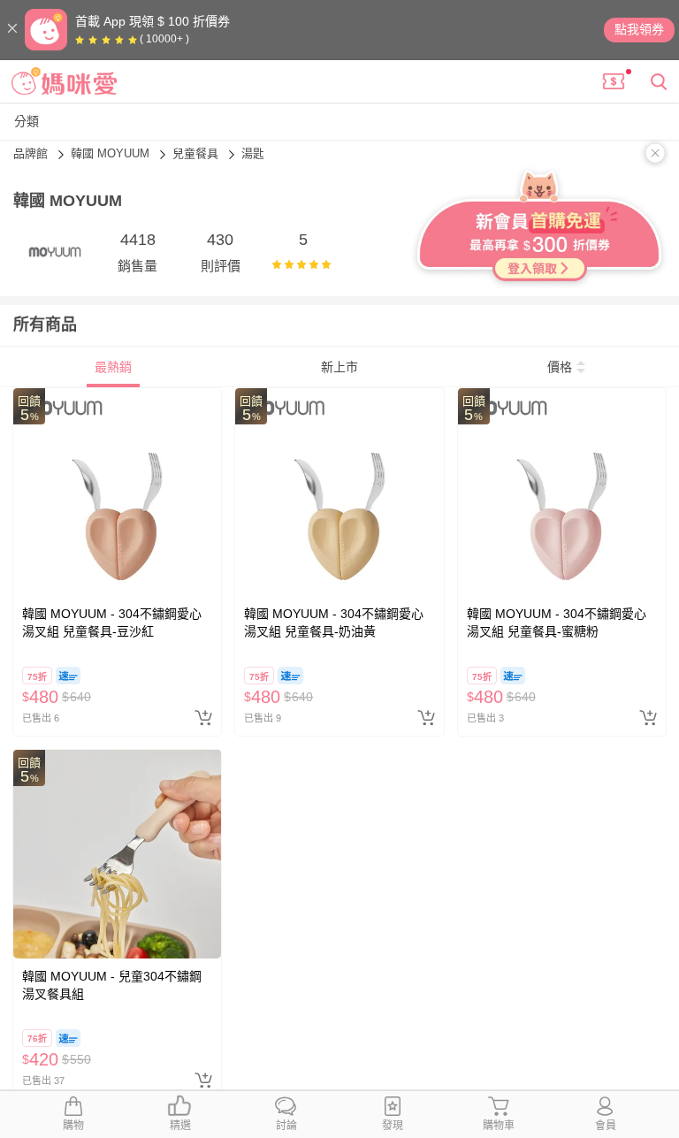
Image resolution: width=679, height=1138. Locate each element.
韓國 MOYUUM (112, 153)
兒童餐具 (197, 153)
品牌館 (32, 153)
